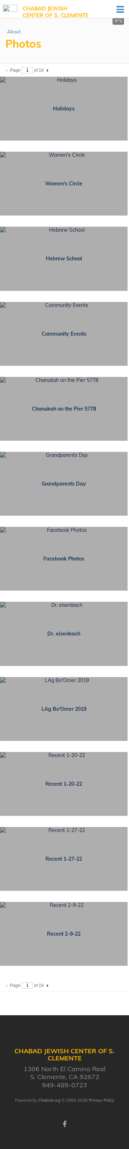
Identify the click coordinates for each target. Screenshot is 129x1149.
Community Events (64, 334)
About (14, 31)
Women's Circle (63, 183)
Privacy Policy (101, 1100)
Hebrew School (64, 258)
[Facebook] (64, 1123)
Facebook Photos (63, 558)
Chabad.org (49, 1100)
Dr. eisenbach (63, 633)
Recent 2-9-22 (64, 934)
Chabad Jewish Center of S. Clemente (56, 12)
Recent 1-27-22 (64, 859)
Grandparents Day (64, 484)
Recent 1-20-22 (64, 784)
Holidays (64, 108)
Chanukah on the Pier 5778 (64, 409)
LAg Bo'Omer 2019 (64, 709)
